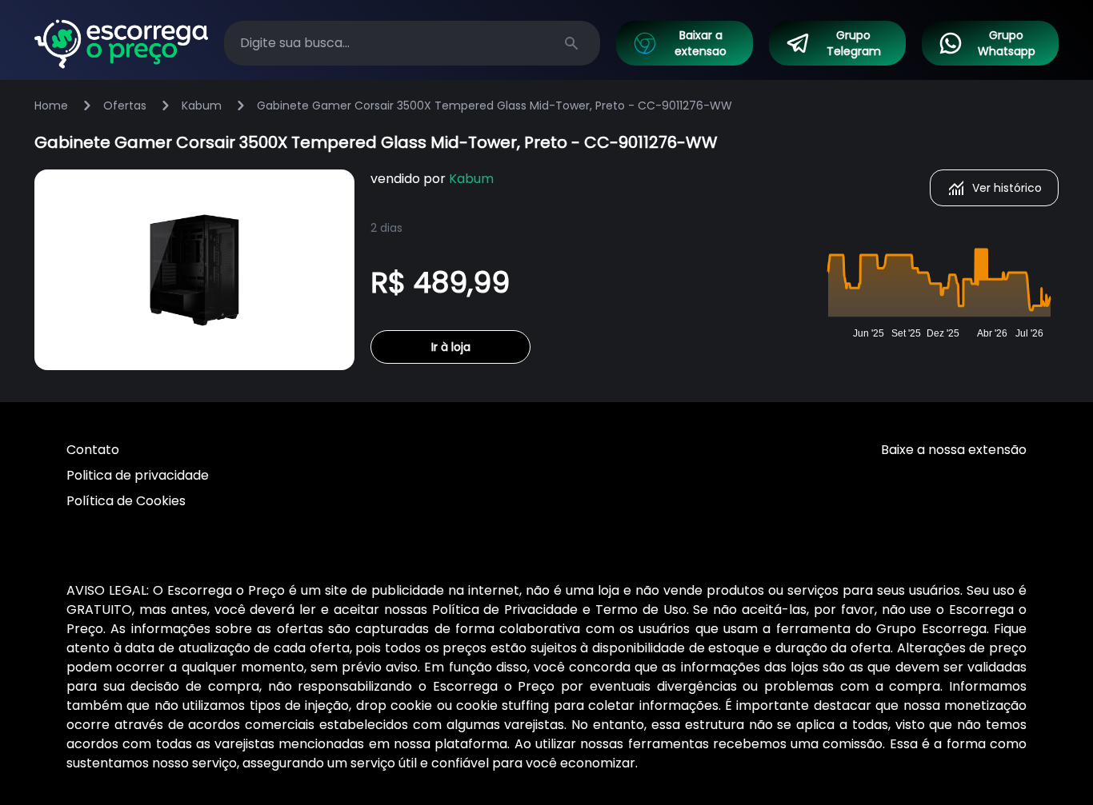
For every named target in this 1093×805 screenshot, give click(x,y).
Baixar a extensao (701, 43)
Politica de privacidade (137, 475)
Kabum (202, 106)
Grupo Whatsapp (1006, 43)
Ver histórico (1007, 188)
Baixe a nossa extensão (954, 449)
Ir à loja (450, 347)
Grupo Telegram (854, 43)
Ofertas (124, 106)
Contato (92, 449)
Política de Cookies (126, 501)
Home (51, 106)
